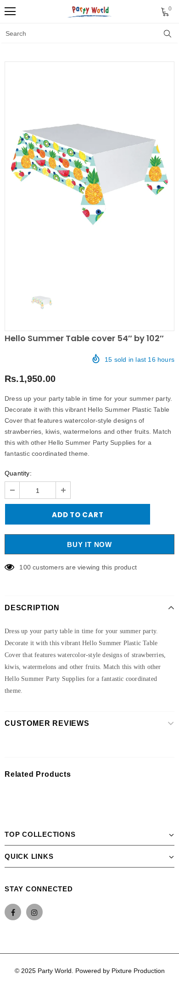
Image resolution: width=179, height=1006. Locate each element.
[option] (89, 170)
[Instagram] (34, 912)
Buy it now (89, 544)
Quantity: (18, 473)
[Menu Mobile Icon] (10, 11)
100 (25, 567)
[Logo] (90, 11)
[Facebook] (13, 912)
